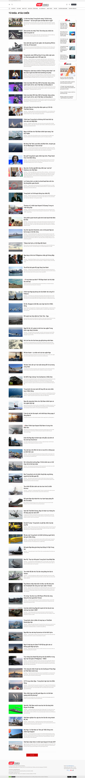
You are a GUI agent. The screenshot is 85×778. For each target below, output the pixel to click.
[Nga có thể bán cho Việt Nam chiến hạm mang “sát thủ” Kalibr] (16, 135)
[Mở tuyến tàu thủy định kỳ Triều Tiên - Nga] (16, 320)
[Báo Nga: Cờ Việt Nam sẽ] (16, 733)
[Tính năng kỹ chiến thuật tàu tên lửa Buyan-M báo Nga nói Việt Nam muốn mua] (16, 672)
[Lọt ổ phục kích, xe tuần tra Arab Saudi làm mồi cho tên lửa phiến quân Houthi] (16, 185)
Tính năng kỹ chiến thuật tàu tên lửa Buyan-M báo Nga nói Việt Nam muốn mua (39, 670)
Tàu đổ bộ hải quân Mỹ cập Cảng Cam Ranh (36, 267)
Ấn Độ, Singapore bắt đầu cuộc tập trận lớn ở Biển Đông (38, 305)
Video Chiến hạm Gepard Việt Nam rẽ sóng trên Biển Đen (38, 426)
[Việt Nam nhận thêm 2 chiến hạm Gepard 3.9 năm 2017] (16, 745)
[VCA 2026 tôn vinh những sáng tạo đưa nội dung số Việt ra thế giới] (72, 41)
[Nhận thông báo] (67, 4)
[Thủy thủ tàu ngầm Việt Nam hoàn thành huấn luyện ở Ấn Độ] (16, 758)
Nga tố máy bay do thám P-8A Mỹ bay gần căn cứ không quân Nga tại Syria (38, 645)
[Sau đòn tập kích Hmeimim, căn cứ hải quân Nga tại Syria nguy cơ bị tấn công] (16, 233)
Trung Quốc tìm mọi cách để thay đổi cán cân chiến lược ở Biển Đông (39, 390)
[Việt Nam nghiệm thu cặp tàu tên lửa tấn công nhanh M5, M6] (16, 721)
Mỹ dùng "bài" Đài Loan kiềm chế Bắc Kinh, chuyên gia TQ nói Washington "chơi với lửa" (39, 145)
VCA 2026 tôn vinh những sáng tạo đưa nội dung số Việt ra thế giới (64, 41)
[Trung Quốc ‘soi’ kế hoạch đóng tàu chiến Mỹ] (16, 197)
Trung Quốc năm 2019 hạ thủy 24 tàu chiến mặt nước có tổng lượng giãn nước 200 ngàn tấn (39, 56)
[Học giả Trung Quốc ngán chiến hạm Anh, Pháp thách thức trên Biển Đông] (16, 159)
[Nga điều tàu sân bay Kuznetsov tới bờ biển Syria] (16, 636)
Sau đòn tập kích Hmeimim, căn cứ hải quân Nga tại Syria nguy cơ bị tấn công (39, 231)
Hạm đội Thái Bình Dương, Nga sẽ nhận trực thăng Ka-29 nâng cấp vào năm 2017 (39, 512)
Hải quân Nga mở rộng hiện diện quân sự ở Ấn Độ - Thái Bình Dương (38, 108)
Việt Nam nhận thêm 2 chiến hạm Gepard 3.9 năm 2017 (40, 742)
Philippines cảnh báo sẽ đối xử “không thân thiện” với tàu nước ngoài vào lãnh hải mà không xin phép (39, 72)
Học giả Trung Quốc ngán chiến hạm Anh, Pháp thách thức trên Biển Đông (39, 157)
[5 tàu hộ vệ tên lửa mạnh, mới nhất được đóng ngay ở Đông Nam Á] (16, 417)
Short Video (49, 8)
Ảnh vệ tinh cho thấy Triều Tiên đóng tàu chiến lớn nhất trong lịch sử (38, 32)
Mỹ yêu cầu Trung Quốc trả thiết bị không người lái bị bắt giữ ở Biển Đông (39, 536)
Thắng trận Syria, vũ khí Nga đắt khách (35, 243)
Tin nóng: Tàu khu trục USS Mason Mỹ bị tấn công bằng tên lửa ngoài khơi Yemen (38, 597)
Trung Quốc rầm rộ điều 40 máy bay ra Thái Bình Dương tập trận (38, 621)
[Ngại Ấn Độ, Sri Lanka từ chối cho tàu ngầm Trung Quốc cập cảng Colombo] (16, 332)
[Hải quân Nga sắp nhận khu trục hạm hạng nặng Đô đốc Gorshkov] (16, 502)
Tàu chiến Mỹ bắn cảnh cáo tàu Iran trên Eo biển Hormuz (38, 487)
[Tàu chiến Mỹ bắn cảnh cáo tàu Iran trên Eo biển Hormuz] (16, 490)
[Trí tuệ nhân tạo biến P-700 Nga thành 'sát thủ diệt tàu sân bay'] (16, 283)
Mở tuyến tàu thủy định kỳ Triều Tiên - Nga (36, 316)
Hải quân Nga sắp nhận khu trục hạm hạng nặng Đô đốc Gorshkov (39, 499)
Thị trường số (42, 8)
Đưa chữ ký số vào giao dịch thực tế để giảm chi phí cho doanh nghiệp (64, 33)
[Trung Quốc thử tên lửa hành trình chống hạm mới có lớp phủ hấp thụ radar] (72, 48)
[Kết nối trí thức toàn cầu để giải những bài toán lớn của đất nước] (67, 71)
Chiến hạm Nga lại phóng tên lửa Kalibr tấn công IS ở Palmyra (39, 293)
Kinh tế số (24, 8)
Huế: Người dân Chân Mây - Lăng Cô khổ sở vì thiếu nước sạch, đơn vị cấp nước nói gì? (63, 26)
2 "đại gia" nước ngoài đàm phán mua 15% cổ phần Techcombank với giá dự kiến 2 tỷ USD (67, 88)
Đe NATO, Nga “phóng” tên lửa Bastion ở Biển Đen (38, 377)
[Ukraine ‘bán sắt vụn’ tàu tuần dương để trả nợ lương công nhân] (16, 368)
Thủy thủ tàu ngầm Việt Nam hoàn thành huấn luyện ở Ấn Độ (39, 755)
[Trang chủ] (9, 8)
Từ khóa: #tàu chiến (19, 13)
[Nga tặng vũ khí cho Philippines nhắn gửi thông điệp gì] (16, 259)
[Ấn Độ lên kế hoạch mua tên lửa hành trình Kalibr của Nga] (16, 770)
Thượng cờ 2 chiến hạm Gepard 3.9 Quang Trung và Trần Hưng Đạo (38, 206)
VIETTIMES (42, 4)
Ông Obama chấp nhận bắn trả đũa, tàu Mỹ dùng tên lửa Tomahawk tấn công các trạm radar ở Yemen (39, 585)
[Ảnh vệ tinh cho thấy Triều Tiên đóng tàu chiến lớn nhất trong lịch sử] (16, 34)
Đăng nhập (74, 4)
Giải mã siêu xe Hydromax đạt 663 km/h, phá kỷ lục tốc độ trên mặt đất (64, 57)
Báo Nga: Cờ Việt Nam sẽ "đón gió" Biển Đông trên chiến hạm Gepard (38, 731)
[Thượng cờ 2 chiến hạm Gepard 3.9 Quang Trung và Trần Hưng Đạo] (16, 209)
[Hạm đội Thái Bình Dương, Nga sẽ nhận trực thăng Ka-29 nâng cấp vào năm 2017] (16, 514)
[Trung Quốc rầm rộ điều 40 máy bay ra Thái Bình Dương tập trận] (16, 624)
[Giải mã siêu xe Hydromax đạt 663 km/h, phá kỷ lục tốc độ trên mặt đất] (72, 57)
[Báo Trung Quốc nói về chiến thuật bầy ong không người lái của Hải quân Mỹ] (16, 478)
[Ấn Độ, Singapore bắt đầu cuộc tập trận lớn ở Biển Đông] (16, 307)
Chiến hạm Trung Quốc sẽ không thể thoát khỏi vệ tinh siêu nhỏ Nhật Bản (38, 120)
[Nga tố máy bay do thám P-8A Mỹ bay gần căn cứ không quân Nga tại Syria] (16, 648)
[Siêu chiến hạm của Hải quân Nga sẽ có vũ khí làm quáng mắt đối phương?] (16, 697)
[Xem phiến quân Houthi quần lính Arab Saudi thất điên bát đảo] (16, 221)
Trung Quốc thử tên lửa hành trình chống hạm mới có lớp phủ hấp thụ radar (64, 49)
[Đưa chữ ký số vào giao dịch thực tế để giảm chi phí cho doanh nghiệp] (72, 33)
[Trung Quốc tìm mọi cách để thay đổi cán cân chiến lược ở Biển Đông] (16, 393)
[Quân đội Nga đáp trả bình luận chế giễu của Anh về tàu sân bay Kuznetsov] (16, 441)
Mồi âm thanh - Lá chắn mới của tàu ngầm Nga (37, 352)
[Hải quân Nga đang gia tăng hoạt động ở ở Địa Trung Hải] (16, 551)
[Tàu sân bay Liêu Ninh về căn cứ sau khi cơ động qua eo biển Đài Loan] (16, 453)
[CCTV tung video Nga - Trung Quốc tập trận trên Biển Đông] (16, 685)
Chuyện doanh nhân (62, 8)
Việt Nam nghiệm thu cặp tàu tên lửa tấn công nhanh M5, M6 (39, 718)
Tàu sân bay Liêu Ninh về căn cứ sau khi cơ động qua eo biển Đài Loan (39, 451)
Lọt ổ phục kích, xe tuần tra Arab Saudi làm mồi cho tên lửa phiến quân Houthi (39, 182)
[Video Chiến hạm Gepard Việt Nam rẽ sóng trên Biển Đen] (16, 429)
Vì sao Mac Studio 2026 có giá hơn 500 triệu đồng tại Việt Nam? (67, 82)
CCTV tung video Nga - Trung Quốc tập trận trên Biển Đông (39, 682)
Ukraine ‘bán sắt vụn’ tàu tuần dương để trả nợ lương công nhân (39, 366)
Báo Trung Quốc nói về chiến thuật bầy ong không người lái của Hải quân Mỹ (38, 475)
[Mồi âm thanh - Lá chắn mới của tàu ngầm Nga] (16, 356)
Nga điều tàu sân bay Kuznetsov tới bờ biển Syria (38, 632)
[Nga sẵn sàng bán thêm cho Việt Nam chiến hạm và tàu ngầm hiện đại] (16, 405)
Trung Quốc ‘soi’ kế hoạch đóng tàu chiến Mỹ (37, 193)
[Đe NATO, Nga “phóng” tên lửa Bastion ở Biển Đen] (16, 380)
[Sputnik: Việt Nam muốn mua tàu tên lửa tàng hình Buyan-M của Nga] (16, 709)
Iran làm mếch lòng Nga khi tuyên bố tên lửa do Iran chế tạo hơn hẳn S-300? (39, 609)
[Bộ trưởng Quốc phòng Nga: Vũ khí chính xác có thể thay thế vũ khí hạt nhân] (16, 466)
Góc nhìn (19, 8)
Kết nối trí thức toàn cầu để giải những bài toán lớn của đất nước (67, 78)
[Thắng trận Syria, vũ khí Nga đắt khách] (16, 247)
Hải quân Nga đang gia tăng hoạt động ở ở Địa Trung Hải (39, 548)
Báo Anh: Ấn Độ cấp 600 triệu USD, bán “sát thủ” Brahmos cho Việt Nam (38, 169)
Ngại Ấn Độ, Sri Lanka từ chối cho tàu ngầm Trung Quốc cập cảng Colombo (38, 329)
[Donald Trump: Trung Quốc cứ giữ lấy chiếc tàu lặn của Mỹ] (16, 526)
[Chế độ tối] (69, 4)
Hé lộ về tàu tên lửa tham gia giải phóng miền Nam (38, 340)
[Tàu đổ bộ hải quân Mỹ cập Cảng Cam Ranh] (16, 271)
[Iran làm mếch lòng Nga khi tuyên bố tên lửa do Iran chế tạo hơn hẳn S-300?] (16, 612)
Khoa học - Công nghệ (33, 8)
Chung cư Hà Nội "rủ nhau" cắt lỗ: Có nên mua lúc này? (67, 93)
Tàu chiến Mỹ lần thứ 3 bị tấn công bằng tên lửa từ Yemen (38, 572)
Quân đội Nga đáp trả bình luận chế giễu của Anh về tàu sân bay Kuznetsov (39, 439)
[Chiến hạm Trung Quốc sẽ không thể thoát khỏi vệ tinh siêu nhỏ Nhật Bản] (16, 123)
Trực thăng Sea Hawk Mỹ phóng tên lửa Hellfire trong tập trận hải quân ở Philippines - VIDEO (39, 658)
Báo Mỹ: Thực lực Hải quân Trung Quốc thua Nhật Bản (39, 559)
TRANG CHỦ (68, 64)
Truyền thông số (72, 8)
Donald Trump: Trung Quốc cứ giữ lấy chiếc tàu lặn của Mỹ (38, 524)
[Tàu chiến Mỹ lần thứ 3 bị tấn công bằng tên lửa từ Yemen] (16, 575)
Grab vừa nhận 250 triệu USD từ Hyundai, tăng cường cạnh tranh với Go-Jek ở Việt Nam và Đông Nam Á (39, 84)
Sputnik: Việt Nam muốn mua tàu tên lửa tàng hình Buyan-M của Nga (38, 706)
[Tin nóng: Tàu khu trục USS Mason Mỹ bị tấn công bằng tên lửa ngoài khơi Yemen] (16, 599)
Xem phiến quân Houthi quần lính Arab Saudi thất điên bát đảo (39, 218)
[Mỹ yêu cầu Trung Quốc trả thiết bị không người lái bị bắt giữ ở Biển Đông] (16, 539)
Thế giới (55, 8)
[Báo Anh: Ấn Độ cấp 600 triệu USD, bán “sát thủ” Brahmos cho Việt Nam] (16, 172)
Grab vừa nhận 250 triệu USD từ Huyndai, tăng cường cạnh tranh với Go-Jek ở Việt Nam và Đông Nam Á (39, 96)
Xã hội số (13, 8)
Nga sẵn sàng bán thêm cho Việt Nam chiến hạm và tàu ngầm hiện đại (39, 402)
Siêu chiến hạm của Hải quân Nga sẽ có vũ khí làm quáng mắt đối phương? (38, 694)
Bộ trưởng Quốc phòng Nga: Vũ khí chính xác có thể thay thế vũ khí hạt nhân (39, 463)
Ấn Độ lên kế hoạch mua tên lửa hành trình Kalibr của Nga (39, 767)
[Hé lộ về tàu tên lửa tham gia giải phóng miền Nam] (16, 344)
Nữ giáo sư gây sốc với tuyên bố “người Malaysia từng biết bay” (66, 97)
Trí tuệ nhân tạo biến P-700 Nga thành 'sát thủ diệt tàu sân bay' (39, 280)
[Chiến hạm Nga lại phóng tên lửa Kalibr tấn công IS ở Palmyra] (16, 295)
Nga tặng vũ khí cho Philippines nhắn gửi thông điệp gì (39, 256)
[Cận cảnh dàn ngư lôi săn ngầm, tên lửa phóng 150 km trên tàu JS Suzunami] (16, 46)
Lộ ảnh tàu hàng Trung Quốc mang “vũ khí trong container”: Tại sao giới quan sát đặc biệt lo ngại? (38, 19)
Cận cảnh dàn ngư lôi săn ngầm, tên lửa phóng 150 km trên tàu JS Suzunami (39, 44)
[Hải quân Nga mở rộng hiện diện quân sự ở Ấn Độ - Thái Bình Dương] (16, 111)
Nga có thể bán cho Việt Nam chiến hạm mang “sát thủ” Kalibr (38, 132)
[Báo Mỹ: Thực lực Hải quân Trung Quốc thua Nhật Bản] (16, 563)
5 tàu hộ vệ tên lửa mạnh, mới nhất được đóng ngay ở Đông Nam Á (39, 414)
